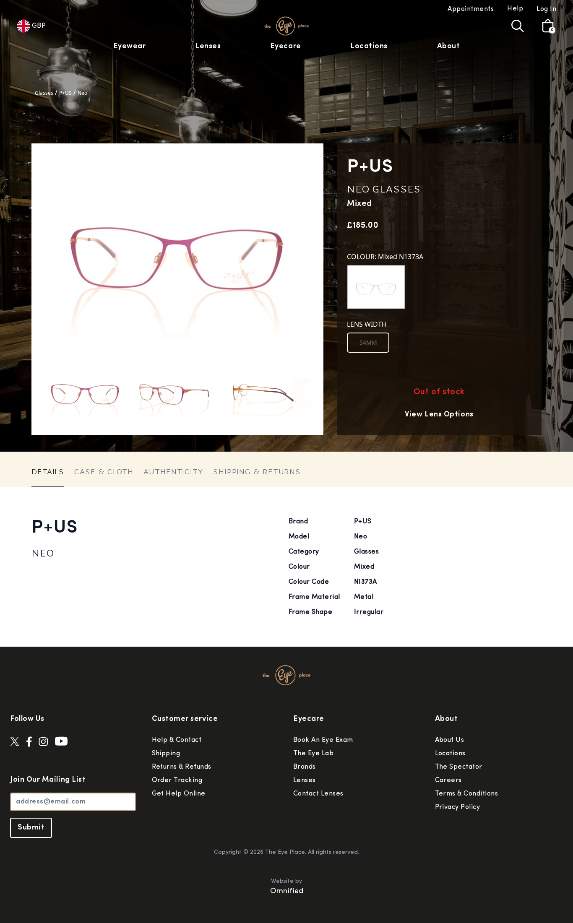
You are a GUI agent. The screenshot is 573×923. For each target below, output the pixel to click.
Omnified (286, 891)
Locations (369, 46)
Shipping (166, 753)
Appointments (471, 9)
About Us (449, 740)
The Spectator (458, 767)
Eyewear (129, 46)
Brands (304, 767)
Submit (31, 828)
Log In (546, 9)
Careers (448, 780)
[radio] (368, 343)
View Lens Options (439, 415)
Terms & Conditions (466, 793)
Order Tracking (177, 780)
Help (515, 8)
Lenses (208, 46)
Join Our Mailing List (48, 780)
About (448, 46)
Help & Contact (177, 740)
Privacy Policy (457, 807)
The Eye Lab (313, 753)
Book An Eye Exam (323, 740)
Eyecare (285, 46)
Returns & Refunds (181, 767)
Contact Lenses (318, 793)
